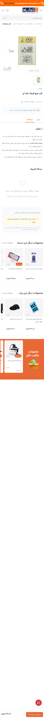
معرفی (38, 119)
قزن (22, 101)
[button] (3, 261)
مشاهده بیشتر (8, 243)
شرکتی (40, 89)
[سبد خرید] (7, 10)
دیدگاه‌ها (30, 119)
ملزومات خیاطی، (29, 101)
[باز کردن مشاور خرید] (38, 703)
